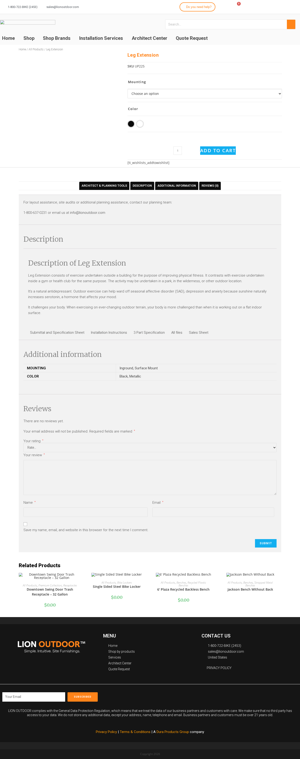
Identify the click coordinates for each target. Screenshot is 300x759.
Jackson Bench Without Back (250, 589)
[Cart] (236, 6)
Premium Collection (50, 585)
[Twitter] (286, 6)
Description (142, 185)
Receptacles (70, 585)
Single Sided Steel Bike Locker (117, 586)
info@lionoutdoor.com (87, 213)
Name (29, 502)
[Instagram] (278, 6)
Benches (181, 583)
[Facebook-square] (205, 695)
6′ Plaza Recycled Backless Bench (183, 589)
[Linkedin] (294, 6)
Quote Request (192, 38)
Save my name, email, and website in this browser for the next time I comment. (85, 530)
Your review (34, 455)
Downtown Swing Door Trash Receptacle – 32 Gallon (50, 591)
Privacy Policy (106, 732)
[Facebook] (269, 6)
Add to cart (218, 150)
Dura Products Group (173, 732)
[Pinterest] (226, 695)
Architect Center (149, 38)
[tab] (104, 186)
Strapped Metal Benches (259, 584)
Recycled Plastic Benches (192, 584)
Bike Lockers (124, 583)
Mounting (137, 82)
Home (22, 49)
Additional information (177, 185)
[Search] (291, 24)
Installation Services (101, 38)
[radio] (131, 123)
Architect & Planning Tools (104, 185)
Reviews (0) (210, 185)
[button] (197, 6)
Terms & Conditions (135, 732)
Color (133, 109)
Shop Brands (57, 38)
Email (157, 502)
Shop (28, 38)
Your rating (33, 441)
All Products (36, 49)
